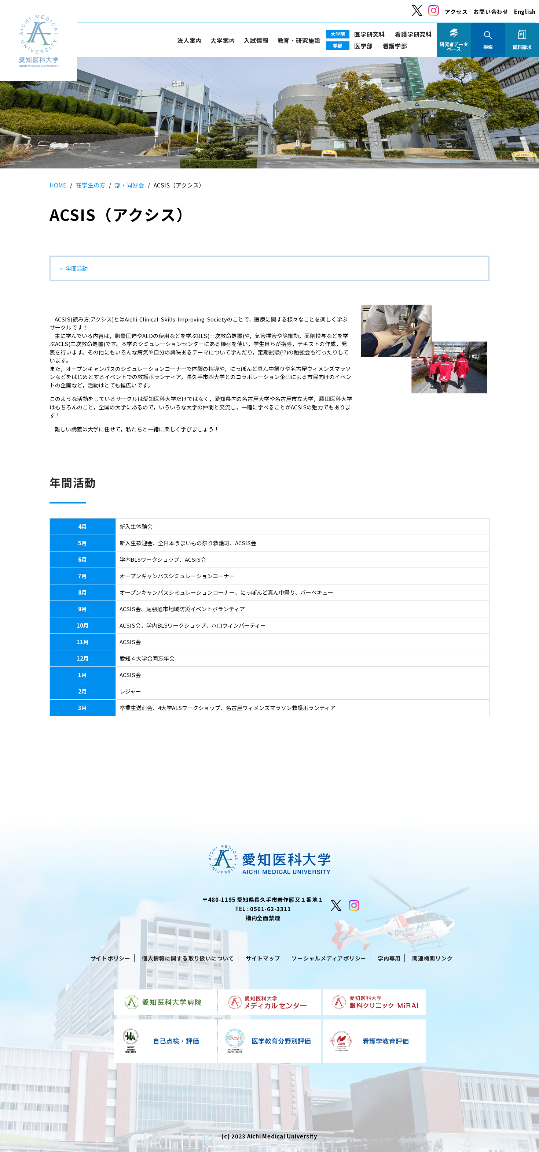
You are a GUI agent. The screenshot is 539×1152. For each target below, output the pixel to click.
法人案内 (189, 40)
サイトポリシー (110, 958)
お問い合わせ (490, 11)
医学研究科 (369, 34)
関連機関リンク (432, 958)
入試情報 (256, 40)
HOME (58, 185)
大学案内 (222, 40)
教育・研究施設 (299, 40)
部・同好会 (129, 185)
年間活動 (77, 268)
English (525, 11)
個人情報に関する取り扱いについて (188, 958)
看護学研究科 (413, 34)
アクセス (456, 11)
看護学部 (395, 45)
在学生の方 (90, 185)
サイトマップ (263, 958)
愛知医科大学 (38, 40)
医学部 (363, 45)
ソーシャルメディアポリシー (329, 958)
